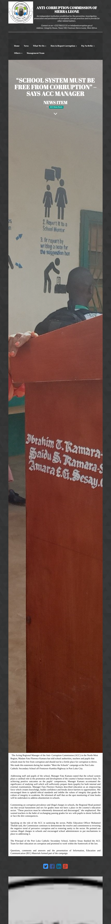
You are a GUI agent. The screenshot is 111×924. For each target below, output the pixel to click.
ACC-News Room (56, 107)
